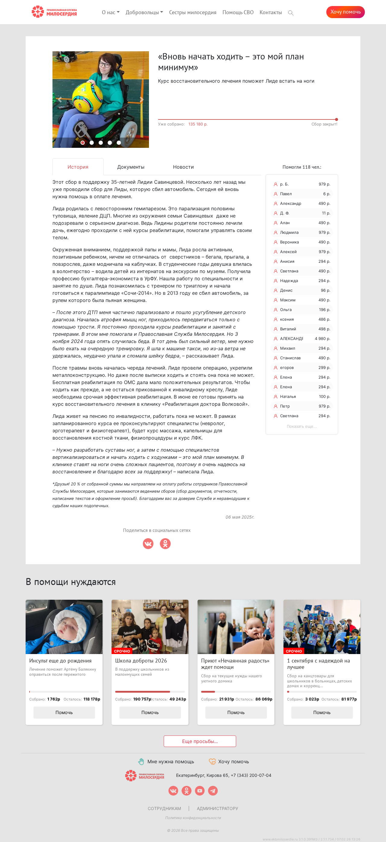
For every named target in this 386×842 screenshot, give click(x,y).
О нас (108, 12)
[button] (59, 99)
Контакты (271, 12)
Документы (130, 167)
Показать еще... (302, 426)
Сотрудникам (164, 808)
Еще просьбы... (200, 741)
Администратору (217, 808)
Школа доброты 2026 (141, 661)
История (78, 167)
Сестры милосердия (193, 12)
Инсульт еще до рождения (60, 661)
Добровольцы (142, 12)
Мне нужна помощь (170, 761)
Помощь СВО (238, 12)
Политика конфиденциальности (193, 817)
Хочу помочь (346, 12)
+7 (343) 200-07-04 (251, 775)
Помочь (64, 712)
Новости (183, 167)
